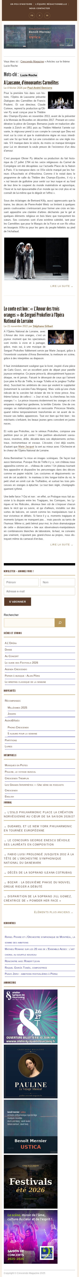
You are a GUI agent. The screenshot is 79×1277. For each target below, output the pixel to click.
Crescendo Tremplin (17, 778)
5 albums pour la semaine (22, 733)
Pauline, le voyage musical (20, 771)
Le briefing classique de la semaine (25, 681)
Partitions (11, 740)
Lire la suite (61, 286)
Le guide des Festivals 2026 (21, 662)
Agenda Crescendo (16, 669)
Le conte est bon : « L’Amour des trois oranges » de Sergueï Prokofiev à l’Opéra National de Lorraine (34, 315)
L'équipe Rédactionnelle (51, 4)
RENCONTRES (10, 923)
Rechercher (11, 615)
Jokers (12, 713)
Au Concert (12, 656)
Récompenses (13, 700)
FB (32, 15)
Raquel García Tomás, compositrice (26, 967)
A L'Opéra (11, 643)
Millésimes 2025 (17, 707)
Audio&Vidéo (12, 720)
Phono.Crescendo (18, 727)
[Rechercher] (60, 622)
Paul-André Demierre (39, 87)
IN (47, 15)
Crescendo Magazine (32, 61)
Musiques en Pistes (16, 765)
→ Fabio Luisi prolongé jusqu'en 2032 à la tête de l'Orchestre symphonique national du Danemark (39, 858)
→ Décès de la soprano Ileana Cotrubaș (38, 872)
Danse (8, 649)
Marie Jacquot (25, 446)
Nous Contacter (39, 8)
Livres (8, 746)
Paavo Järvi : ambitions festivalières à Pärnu (31, 973)
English (9, 796)
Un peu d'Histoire (21, 4)
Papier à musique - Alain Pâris (22, 675)
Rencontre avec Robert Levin (22, 961)
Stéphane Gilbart (43, 326)
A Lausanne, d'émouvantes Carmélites (31, 83)
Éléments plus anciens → (53, 912)
